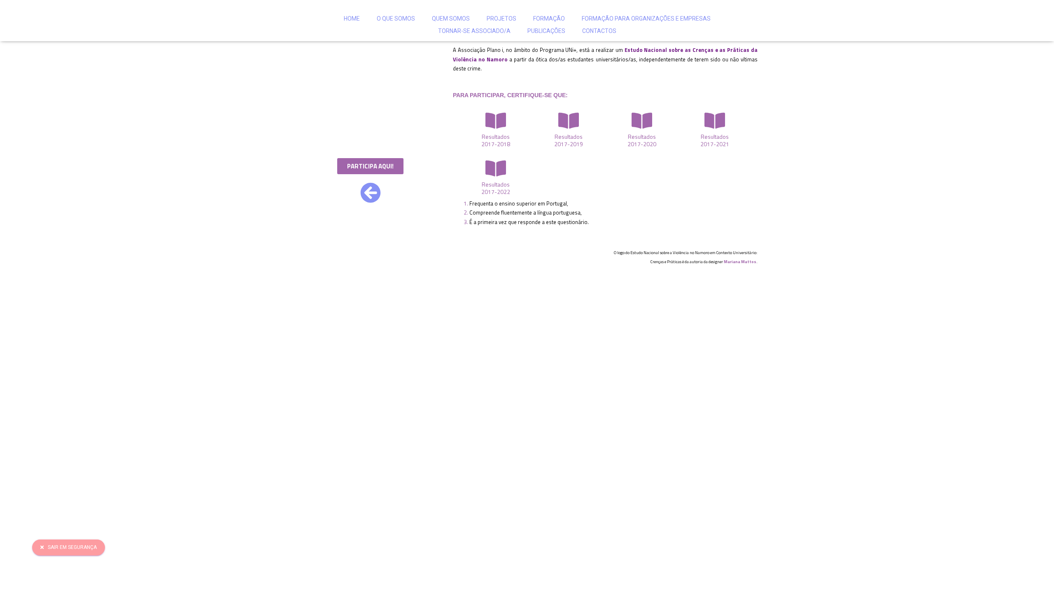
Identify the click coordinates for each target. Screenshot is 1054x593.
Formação (549, 18)
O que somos (396, 18)
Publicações (546, 31)
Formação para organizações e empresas (646, 18)
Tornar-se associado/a (474, 31)
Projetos (501, 18)
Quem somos (451, 18)
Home (352, 18)
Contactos (599, 31)
